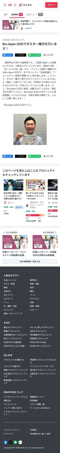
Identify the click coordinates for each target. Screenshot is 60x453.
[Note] (20, 442)
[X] (10, 442)
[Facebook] (5, 442)
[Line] (15, 442)
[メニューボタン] (4, 5)
